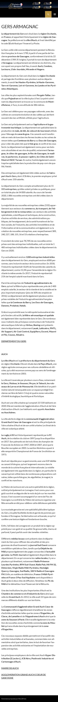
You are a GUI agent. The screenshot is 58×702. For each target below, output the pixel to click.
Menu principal (55, 14)
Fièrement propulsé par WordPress (13, 699)
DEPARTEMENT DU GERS (13, 341)
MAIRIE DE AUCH (10, 668)
